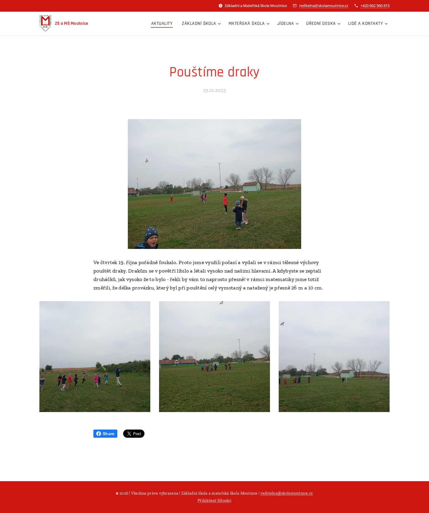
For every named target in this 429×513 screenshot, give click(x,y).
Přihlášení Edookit (214, 500)
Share (108, 433)
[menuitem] (163, 23)
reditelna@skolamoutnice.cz (323, 5)
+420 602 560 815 (375, 5)
